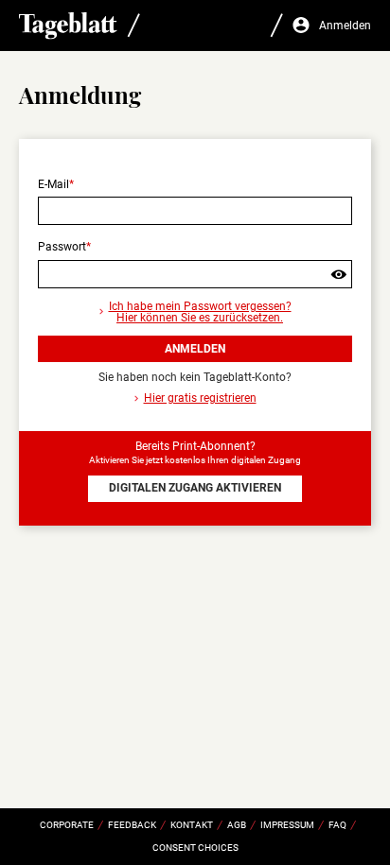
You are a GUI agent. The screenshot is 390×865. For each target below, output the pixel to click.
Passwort (62, 246)
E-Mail (53, 184)
